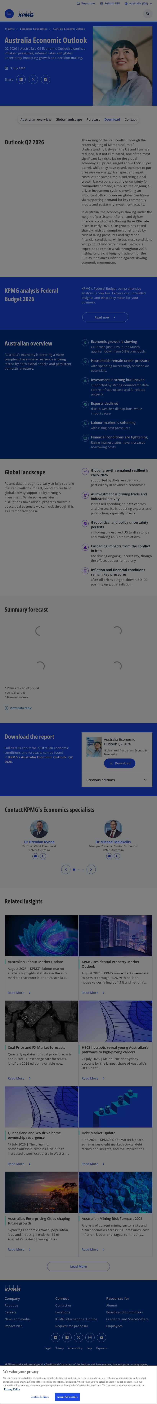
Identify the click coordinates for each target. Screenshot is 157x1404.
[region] (78, 1385)
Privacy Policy (12, 1389)
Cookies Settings (40, 1396)
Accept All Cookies (67, 1396)
